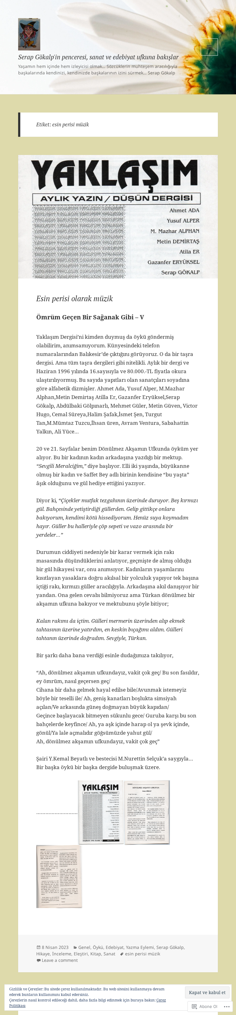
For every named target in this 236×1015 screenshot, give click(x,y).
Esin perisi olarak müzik (74, 298)
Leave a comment (60, 960)
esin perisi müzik (142, 954)
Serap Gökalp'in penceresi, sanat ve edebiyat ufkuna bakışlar (98, 57)
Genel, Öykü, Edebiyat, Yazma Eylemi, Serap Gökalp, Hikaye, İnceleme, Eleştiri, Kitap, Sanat (110, 950)
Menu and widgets (209, 55)
